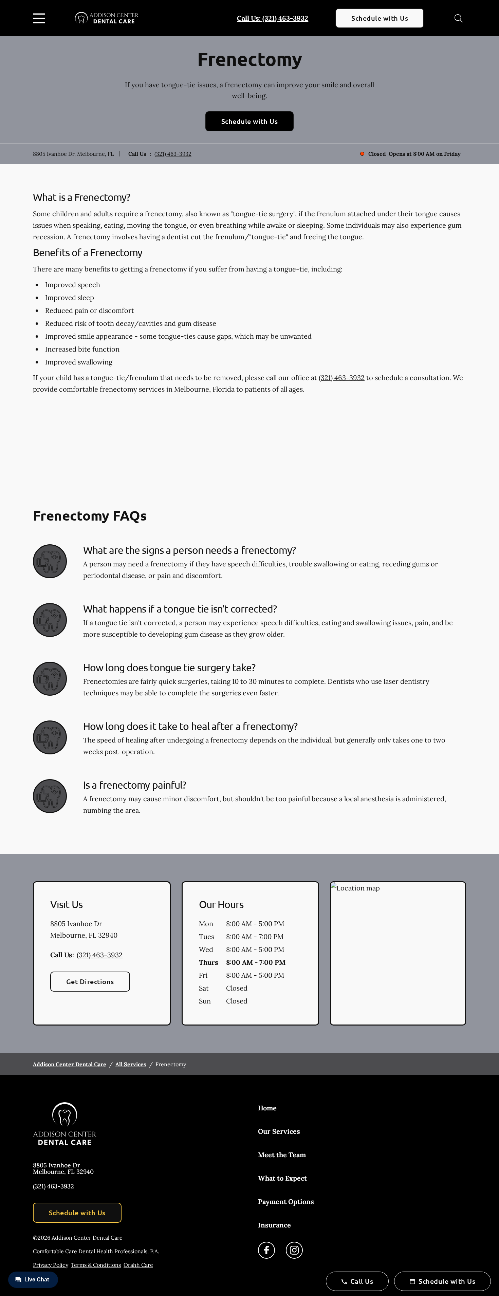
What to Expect (282, 1178)
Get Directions (90, 981)
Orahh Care (138, 1264)
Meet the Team (282, 1154)
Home (267, 1108)
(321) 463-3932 (172, 153)
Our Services (279, 1131)
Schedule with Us (379, 18)
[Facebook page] (266, 1250)
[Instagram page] (294, 1250)
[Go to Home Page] (106, 18)
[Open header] (40, 18)
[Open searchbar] (458, 18)
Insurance (274, 1225)
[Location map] (398, 953)
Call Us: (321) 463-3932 (272, 18)
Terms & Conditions (96, 1264)
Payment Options (286, 1201)
